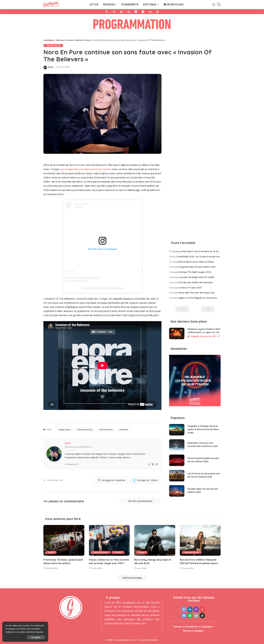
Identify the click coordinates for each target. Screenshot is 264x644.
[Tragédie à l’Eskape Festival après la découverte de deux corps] (176, 429)
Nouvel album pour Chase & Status (196, 261)
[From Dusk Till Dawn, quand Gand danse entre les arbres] (63, 540)
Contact (178, 626)
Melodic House (53, 45)
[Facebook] (106, 11)
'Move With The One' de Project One (196, 292)
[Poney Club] (132, 25)
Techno (117, 552)
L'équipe (206, 626)
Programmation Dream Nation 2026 (196, 266)
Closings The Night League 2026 (194, 272)
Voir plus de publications (77, 447)
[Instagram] (114, 11)
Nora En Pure (106, 430)
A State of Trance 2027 (190, 287)
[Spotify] (143, 11)
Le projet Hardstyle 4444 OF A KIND (196, 277)
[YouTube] (128, 11)
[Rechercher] (219, 4)
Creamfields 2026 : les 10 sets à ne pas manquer (201, 256)
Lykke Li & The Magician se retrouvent (197, 298)
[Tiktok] (157, 11)
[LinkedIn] (121, 11)
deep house (64, 430)
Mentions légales (193, 630)
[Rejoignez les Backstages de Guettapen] (195, 381)
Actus (51, 552)
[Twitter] (153, 464)
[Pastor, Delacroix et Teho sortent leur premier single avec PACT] (109, 540)
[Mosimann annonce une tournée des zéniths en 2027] (176, 445)
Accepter (35, 637)
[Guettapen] (51, 4)
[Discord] (135, 11)
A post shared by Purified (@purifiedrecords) (102, 288)
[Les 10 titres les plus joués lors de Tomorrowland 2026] (176, 475)
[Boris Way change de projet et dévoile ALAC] (154, 540)
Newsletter (191, 626)
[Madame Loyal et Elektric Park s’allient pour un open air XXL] (176, 333)
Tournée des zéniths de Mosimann (195, 282)
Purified (124, 430)
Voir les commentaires (140, 501)
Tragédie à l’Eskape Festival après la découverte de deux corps (203, 429)
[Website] (149, 464)
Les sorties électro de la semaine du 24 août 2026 (201, 251)
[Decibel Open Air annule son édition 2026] (176, 491)
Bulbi (50, 67)
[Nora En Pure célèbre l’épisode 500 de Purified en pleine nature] (200, 540)
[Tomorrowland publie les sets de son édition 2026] (176, 460)
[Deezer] (150, 11)
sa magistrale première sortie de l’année (86, 169)
